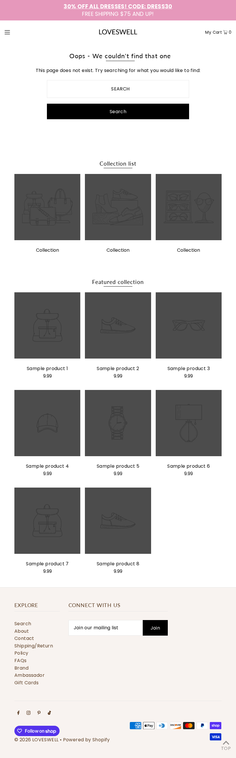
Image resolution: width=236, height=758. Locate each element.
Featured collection (118, 281)
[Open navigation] (19, 32)
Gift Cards (26, 682)
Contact (24, 638)
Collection (47, 250)
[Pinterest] (39, 713)
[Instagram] (28, 713)
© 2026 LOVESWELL (36, 739)
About (21, 631)
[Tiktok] (49, 713)
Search (22, 623)
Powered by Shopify (86, 739)
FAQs (20, 660)
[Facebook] (18, 713)
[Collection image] (47, 238)
